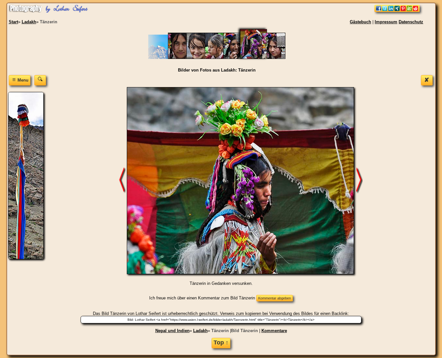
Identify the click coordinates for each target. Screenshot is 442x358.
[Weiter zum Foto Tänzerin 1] (122, 180)
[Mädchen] (219, 57)
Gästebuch (360, 21)
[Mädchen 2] (201, 57)
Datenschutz (411, 21)
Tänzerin (220, 330)
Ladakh (200, 330)
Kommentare (274, 330)
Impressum (386, 21)
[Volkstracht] (276, 57)
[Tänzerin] (257, 57)
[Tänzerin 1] (238, 57)
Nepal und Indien (172, 330)
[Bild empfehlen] (397, 10)
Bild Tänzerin (244, 330)
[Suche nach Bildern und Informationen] (40, 80)
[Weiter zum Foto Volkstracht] (359, 180)
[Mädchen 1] (183, 57)
